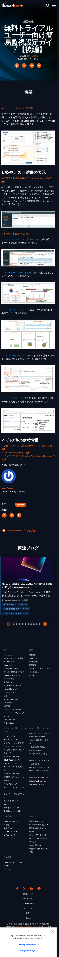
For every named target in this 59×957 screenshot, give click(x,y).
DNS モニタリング (11, 763)
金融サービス (34, 658)
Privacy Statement (27, 944)
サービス (32, 842)
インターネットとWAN (12, 686)
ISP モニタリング (10, 784)
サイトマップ (28, 899)
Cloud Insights (9, 665)
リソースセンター (10, 832)
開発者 (6, 825)
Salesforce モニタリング (38, 778)
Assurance (8, 655)
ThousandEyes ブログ (12, 821)
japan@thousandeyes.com (26, 926)
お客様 (6, 866)
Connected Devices (11, 669)
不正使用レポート (36, 821)
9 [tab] (36, 624)
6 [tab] (28, 624)
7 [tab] (31, 624)
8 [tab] (34, 624)
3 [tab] (19, 624)
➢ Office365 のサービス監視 (15, 452)
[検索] (47, 6)
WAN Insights (9, 723)
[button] (4, 515)
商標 (28, 913)
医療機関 (32, 665)
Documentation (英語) (37, 825)
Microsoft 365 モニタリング (40, 767)
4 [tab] (22, 624)
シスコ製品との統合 (37, 747)
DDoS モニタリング (11, 760)
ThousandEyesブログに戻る (20, 530)
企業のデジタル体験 (11, 774)
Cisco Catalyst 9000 (37, 737)
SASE (6, 804)
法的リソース (28, 894)
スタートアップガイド (38, 835)
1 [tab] (13, 624)
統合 (5, 696)
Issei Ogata (32, 55)
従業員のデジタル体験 (12, 811)
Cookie (28, 918)
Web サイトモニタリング (13, 808)
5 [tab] (25, 624)
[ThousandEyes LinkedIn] (31, 888)
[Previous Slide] (8, 624)
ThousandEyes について (13, 862)
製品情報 (20, 505)
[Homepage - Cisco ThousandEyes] (14, 5)
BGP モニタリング (11, 740)
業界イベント (9, 828)
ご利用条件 (27, 903)
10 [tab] (39, 624)
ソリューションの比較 (12, 709)
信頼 (31, 852)
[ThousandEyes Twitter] (24, 888)
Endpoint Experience (12, 675)
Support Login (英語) (37, 849)
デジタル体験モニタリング (14, 672)
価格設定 (7, 706)
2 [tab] (16, 624)
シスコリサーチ (10, 835)
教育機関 (32, 655)
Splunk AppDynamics (37, 781)
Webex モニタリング (37, 784)
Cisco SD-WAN (35, 750)
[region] (28, 942)
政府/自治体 (34, 662)
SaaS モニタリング (11, 801)
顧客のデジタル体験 (11, 757)
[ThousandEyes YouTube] (39, 888)
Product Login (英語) (37, 838)
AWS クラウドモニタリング (40, 733)
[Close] (52, 931)
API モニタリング (10, 736)
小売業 (32, 675)
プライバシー (28, 908)
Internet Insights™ (10, 689)
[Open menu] (53, 5)
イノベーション (10, 692)
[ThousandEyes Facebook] (17, 888)
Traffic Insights (9, 720)
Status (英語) (34, 845)
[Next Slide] (45, 624)
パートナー (8, 869)
